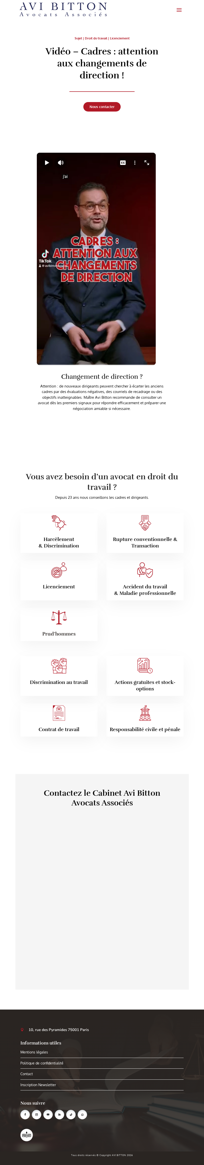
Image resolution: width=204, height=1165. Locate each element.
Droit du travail (96, 38)
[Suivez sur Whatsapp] (82, 1114)
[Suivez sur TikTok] (71, 1114)
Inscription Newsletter (38, 1085)
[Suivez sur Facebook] (25, 1114)
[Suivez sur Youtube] (48, 1114)
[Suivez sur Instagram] (36, 1114)
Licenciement (120, 38)
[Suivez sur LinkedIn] (59, 1114)
